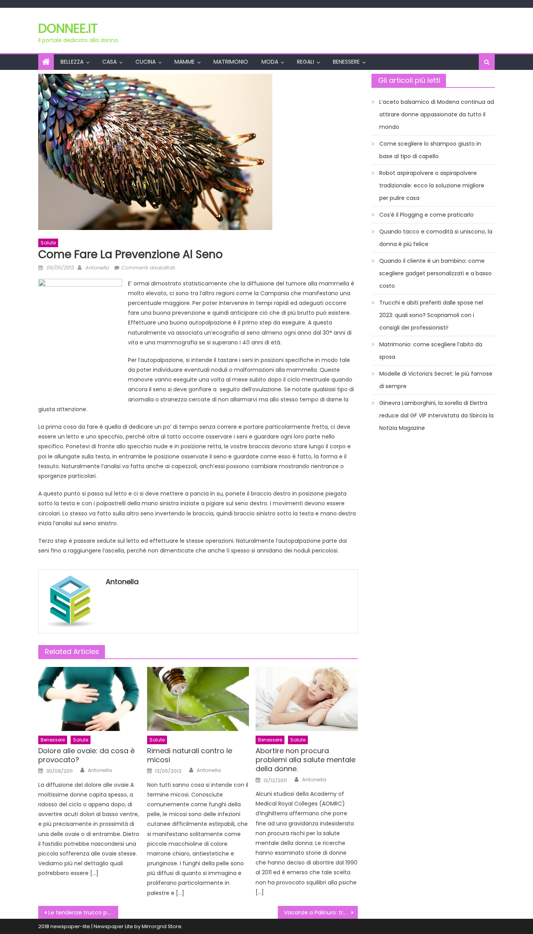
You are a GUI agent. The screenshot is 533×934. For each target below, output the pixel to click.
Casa (109, 62)
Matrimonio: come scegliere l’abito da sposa (430, 350)
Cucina (145, 62)
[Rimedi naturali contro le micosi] (198, 699)
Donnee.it (68, 28)
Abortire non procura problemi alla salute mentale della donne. (305, 760)
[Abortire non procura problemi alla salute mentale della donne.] (307, 699)
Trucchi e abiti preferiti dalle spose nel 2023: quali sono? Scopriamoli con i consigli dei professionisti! (431, 315)
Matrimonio (230, 62)
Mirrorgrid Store (161, 926)
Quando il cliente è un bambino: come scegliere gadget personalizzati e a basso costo (435, 273)
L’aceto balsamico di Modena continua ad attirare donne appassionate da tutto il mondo (436, 114)
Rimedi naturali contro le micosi (189, 755)
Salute (48, 242)
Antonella (97, 267)
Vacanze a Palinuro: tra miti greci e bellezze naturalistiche (321, 912)
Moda (269, 62)
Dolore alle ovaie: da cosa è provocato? (86, 755)
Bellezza (72, 62)
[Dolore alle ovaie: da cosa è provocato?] (89, 699)
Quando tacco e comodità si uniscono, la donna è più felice (435, 238)
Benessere (346, 62)
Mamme (184, 62)
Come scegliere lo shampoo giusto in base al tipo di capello (430, 150)
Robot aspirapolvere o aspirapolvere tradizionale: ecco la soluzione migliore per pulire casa (431, 185)
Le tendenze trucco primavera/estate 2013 (83, 912)
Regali (305, 62)
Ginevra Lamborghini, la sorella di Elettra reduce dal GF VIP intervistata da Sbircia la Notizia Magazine (436, 415)
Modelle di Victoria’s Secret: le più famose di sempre (435, 380)
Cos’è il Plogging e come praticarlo (426, 215)
